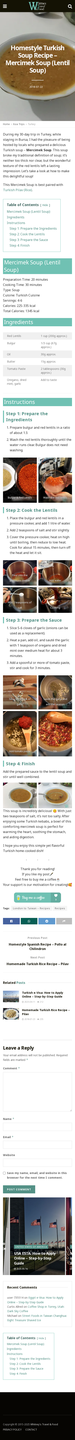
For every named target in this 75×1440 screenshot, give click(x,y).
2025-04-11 (29, 1001)
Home (6, 124)
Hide (45, 205)
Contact (31, 1429)
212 (41, 1001)
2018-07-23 (29, 1019)
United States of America (31, 1246)
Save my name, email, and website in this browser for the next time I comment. (37, 1175)
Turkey (31, 124)
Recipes (60, 908)
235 (41, 1019)
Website (9, 1155)
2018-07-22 (36, 86)
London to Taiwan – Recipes (31, 908)
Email (8, 1137)
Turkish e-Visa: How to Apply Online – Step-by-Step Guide (42, 995)
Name (8, 1119)
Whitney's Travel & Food (44, 1424)
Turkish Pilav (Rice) (17, 190)
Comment (11, 1068)
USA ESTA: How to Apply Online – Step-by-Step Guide (35, 1258)
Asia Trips (19, 124)
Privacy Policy (12, 1429)
